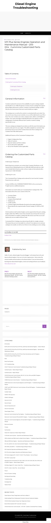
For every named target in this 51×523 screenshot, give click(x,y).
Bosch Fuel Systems (9, 361)
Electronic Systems (9, 424)
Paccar (6, 470)
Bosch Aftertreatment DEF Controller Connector (15, 503)
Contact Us (28, 33)
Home (21, 33)
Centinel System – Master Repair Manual (14, 369)
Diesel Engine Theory (9, 411)
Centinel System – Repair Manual (12, 372)
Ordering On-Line (15, 90)
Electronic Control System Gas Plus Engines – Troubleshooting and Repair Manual (23, 414)
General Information (10, 78)
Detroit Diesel (8, 403)
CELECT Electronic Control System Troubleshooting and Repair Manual (20, 367)
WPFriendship (24, 517)
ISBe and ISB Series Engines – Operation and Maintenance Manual (19, 441)
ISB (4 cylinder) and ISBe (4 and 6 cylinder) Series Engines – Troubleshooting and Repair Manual (25, 438)
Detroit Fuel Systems (9, 408)
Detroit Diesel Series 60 (10, 405)
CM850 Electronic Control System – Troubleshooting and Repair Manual (21, 379)
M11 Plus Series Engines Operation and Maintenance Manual (23, 239)
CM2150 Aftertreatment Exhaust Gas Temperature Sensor (17, 501)
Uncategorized (8, 481)
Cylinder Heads (8, 391)
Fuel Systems (7, 429)
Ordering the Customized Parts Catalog (15, 82)
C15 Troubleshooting (9, 364)
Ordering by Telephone (16, 86)
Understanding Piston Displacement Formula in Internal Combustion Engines (21, 498)
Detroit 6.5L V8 (8, 400)
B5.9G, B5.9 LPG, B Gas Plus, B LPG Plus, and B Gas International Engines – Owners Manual (25, 346)
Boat (6, 358)
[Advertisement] (25, 21)
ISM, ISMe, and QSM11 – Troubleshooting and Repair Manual (18, 446)
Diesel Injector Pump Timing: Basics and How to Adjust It (17, 495)
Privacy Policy (25, 522)
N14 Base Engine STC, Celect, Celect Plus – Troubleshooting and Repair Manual (22, 465)
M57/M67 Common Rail (10, 457)
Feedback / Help (8, 235)
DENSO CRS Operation (10, 394)
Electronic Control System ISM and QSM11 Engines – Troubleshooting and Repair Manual (24, 417)
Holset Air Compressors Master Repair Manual (15, 432)
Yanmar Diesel (8, 484)
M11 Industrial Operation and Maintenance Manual (16, 449)
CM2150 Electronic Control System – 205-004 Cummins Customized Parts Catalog (23, 506)
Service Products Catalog (10, 473)
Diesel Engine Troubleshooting (29, 515)
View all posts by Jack (10, 263)
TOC (44, 98)
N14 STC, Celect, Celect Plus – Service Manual (15, 468)
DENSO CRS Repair (9, 397)
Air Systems (7, 343)
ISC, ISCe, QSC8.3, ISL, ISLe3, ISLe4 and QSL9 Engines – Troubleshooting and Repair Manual (25, 443)
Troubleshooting (8, 479)
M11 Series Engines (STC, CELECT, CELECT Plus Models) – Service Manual (21, 455)
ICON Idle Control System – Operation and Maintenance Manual (19, 435)
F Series (6, 427)
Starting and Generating (10, 476)
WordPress (34, 517)
